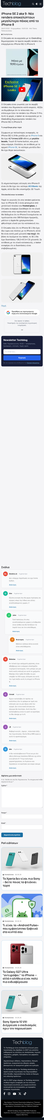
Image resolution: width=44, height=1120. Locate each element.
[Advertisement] (22, 467)
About (20, 1111)
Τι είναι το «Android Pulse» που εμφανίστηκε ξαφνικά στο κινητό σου (21, 928)
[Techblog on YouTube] (14, 1094)
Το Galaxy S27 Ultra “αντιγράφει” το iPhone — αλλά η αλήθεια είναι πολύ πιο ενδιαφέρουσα (20, 977)
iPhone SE (12, 147)
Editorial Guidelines (33, 1106)
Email (3, 823)
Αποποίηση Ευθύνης (20, 1106)
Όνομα (4, 813)
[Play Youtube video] (22, 89)
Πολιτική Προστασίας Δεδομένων (23, 1102)
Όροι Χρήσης (8, 1102)
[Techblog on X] (20, 1093)
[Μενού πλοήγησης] (40, 3)
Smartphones (7, 34)
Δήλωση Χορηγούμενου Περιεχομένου (20, 1104)
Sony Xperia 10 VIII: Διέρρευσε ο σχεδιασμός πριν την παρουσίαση (19, 1025)
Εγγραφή (22, 358)
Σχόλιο (4, 785)
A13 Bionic (33, 186)
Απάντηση (12, 585)
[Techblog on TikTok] (25, 1093)
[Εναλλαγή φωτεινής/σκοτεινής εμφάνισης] (37, 3)
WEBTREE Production (29, 1111)
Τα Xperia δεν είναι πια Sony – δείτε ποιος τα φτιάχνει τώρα (21, 882)
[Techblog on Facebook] (4, 1093)
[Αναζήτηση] (33, 3)
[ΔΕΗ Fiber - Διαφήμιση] (22, 62)
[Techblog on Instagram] (9, 1093)
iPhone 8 (35, 135)
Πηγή (3, 306)
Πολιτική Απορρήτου (33, 363)
